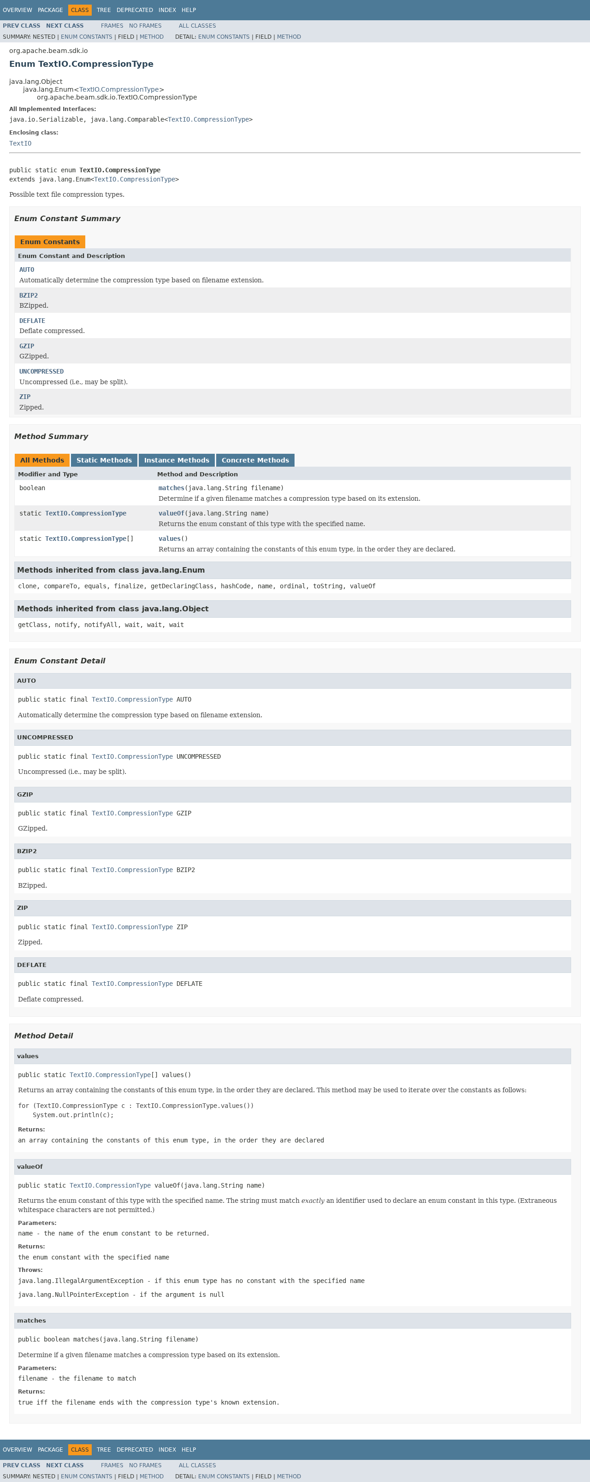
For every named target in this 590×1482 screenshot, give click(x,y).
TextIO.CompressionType (119, 89)
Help (189, 10)
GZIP (26, 346)
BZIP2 (28, 295)
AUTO (26, 269)
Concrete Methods (255, 460)
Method (152, 37)
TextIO (20, 143)
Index (167, 10)
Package (50, 10)
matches (171, 488)
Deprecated (135, 10)
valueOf (171, 513)
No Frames (145, 26)
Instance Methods (176, 460)
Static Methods (104, 460)
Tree (104, 10)
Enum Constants (86, 37)
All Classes (197, 26)
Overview (17, 10)
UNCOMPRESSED (41, 371)
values (170, 538)
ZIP (24, 396)
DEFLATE (32, 320)
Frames (112, 26)
